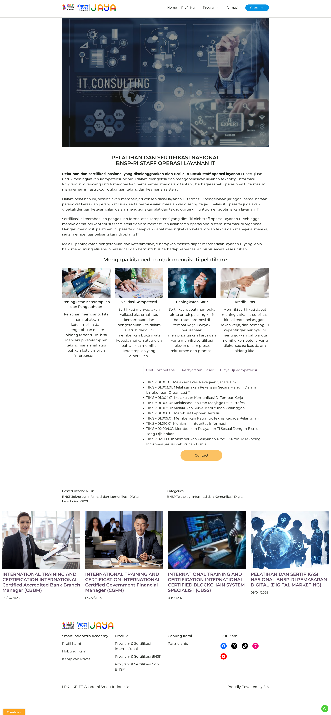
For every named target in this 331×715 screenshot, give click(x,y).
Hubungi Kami (74, 651)
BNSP (66, 497)
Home (172, 7)
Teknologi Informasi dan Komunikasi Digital (106, 497)
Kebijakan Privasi (76, 659)
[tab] (160, 370)
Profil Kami (71, 643)
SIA (266, 687)
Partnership (178, 643)
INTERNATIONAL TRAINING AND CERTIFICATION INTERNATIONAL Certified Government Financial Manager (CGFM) (123, 582)
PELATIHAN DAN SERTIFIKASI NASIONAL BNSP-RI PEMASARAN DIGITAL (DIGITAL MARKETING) (289, 580)
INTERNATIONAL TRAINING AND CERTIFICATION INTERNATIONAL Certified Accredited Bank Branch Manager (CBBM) (41, 582)
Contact (257, 8)
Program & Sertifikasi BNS (137, 656)
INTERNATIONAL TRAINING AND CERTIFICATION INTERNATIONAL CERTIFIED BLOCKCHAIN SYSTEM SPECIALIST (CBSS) (206, 582)
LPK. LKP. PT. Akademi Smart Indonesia (95, 687)
